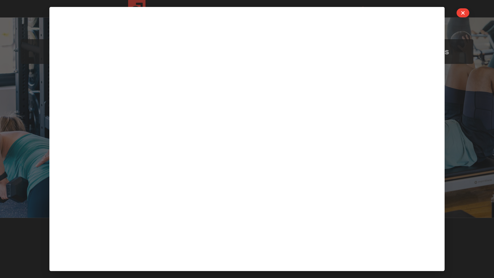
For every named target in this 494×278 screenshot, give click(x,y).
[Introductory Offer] (247, 139)
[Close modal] (463, 12)
